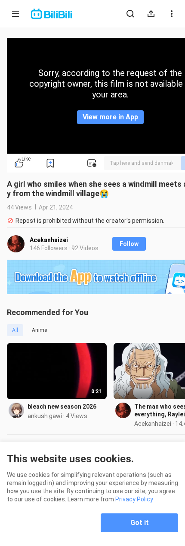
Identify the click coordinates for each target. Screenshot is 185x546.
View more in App (110, 117)
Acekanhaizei (49, 240)
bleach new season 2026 (62, 406)
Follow (129, 243)
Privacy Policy (134, 499)
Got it (139, 523)
